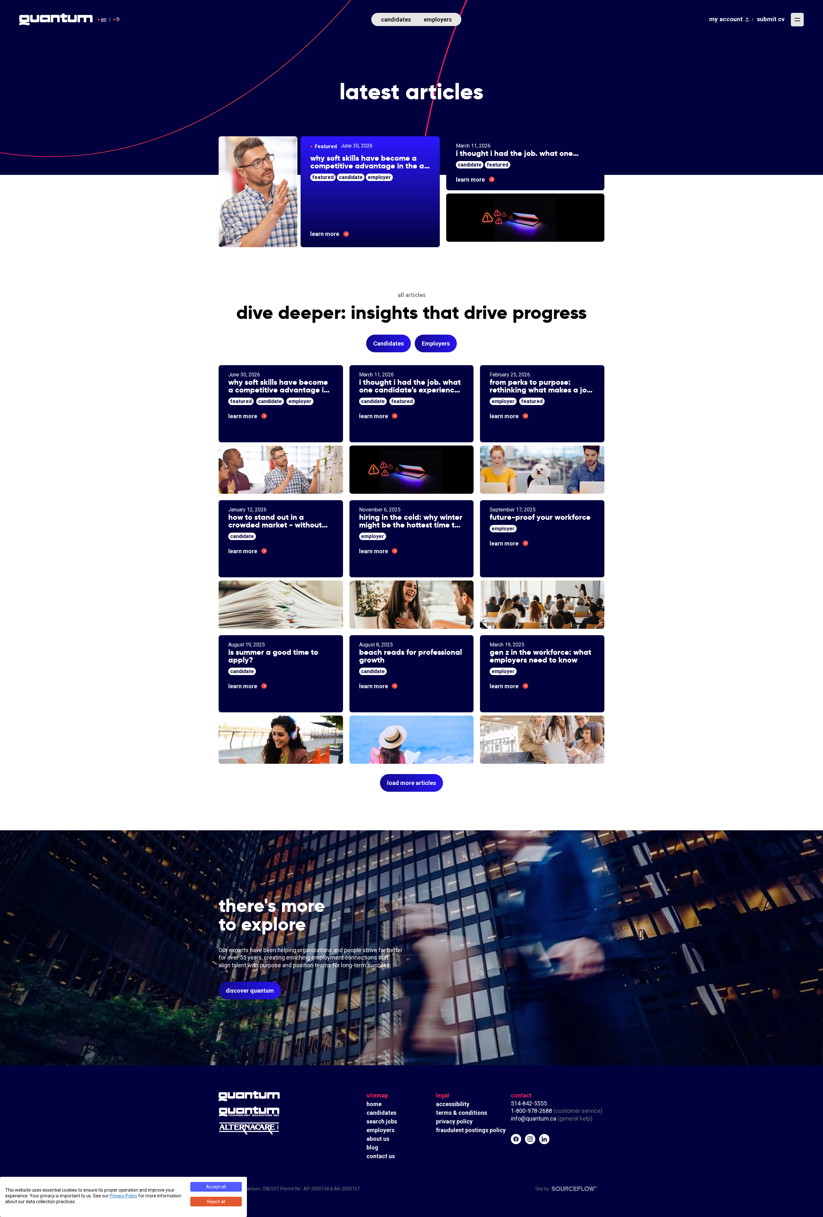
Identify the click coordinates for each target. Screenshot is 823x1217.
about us (377, 1138)
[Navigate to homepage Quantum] (56, 20)
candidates (396, 19)
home (374, 1104)
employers (438, 19)
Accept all (216, 1186)
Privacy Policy (123, 1195)
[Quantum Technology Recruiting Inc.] (267, 1111)
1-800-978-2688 (531, 1110)
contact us (380, 1156)
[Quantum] (267, 1096)
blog (372, 1147)
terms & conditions (461, 1112)
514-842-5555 (529, 1103)
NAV (797, 19)
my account (726, 19)
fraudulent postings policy (471, 1130)
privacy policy (454, 1121)
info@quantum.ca (533, 1118)
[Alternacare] (267, 1128)
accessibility (452, 1104)
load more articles (411, 783)
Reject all (216, 1201)
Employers (436, 343)
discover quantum (250, 990)
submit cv (770, 19)
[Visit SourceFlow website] (575, 1188)
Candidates (388, 343)
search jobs (381, 1121)
